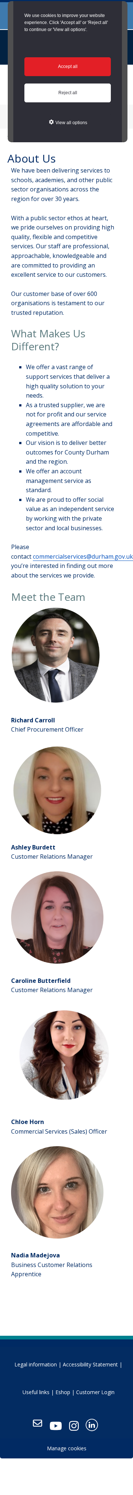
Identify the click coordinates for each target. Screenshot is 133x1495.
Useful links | (38, 1392)
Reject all (67, 92)
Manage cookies (66, 1448)
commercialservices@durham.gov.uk (83, 556)
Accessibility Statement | (92, 1364)
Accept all (68, 66)
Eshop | (65, 1392)
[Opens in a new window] (55, 1425)
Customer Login (95, 1392)
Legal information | (37, 1364)
